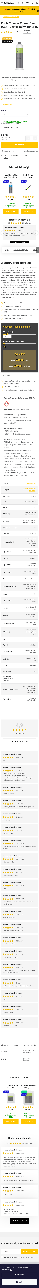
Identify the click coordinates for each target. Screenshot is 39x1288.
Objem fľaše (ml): (9, 332)
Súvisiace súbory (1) (21, 250)
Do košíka (19, 145)
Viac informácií (7, 104)
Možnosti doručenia (11, 127)
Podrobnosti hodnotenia (27, 32)
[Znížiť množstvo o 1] (28, 138)
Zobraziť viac (19, 242)
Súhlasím (19, 1282)
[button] (11, 206)
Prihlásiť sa (29, 1251)
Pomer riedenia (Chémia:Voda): (14, 341)
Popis (7, 250)
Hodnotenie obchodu (19, 1138)
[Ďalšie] (36, 233)
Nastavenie (19, 1275)
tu (11, 1270)
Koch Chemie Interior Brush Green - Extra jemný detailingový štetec (28, 176)
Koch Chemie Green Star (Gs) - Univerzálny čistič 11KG (28, 1086)
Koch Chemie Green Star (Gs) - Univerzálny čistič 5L (11, 1086)
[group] (11, 194)
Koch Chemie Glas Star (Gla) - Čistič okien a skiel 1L (11, 176)
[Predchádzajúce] (3, 233)
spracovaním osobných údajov (23, 1257)
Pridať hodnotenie (19, 741)
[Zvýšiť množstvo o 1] (35, 138)
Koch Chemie (33, 151)
